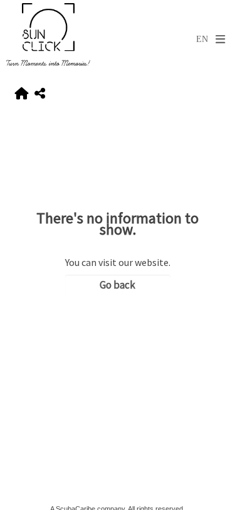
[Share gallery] (39, 93)
